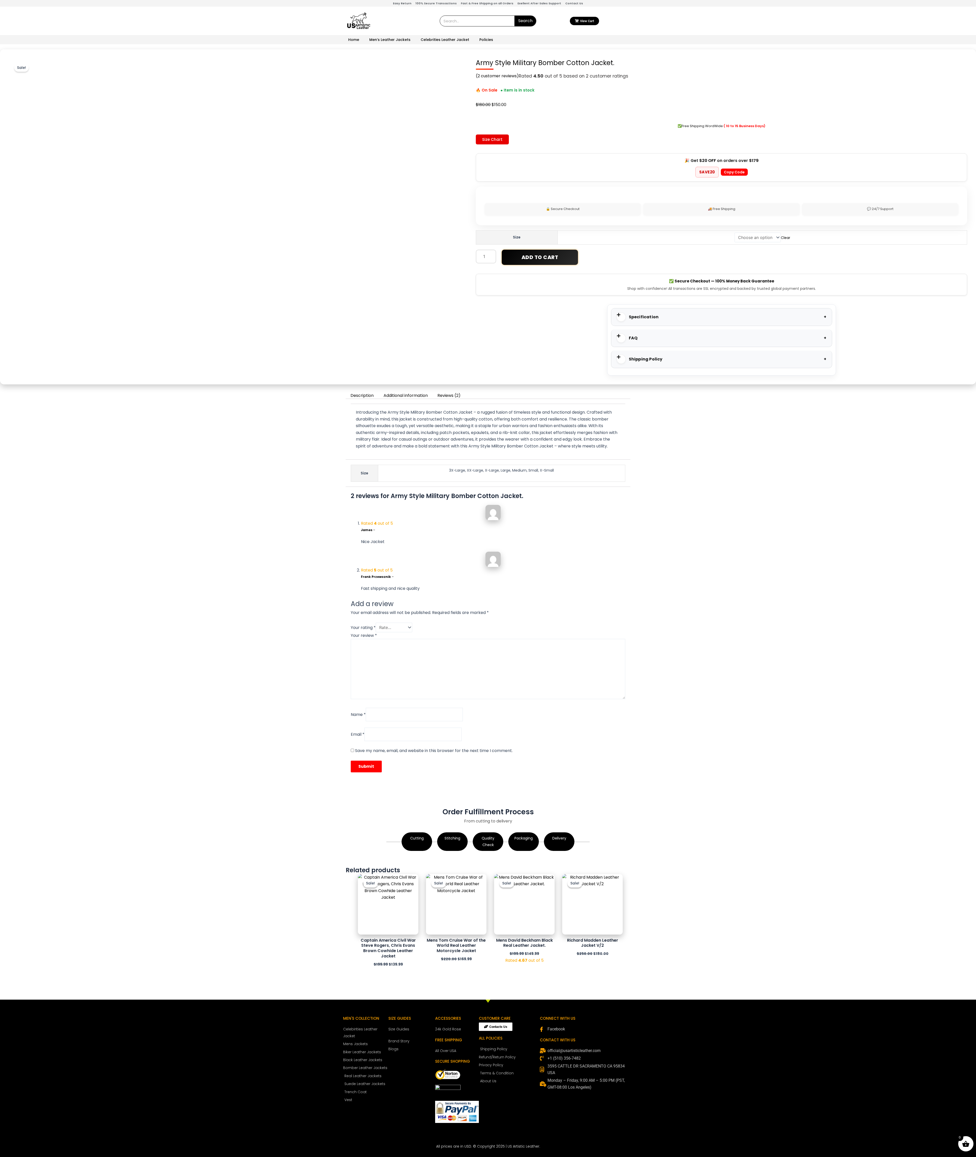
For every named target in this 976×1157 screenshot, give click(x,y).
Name (358, 714)
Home (353, 39)
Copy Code (734, 172)
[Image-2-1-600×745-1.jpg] (240, 307)
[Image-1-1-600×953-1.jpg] (306, 297)
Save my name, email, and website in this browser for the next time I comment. (434, 751)
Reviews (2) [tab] (449, 395)
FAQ (633, 338)
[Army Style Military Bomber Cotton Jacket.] (174, 307)
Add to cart (540, 257)
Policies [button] (486, 39)
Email (357, 734)
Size (517, 237)
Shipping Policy (646, 359)
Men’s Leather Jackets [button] (389, 39)
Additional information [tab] (406, 395)
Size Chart (492, 139)
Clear (785, 237)
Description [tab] (362, 395)
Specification (644, 317)
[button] (721, 317)
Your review (364, 635)
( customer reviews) (497, 76)
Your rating (363, 627)
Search (525, 21)
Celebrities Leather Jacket (445, 39)
